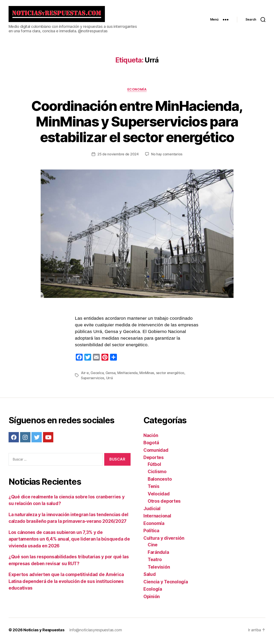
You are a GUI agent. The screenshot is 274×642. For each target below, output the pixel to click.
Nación (150, 435)
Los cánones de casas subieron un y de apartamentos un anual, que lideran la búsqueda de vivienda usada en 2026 (69, 539)
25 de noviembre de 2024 (118, 154)
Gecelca (97, 373)
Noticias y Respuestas (43, 630)
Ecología (152, 589)
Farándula (158, 552)
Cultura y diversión (163, 538)
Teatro (155, 559)
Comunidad (155, 450)
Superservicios (92, 378)
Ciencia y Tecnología (165, 581)
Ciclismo (157, 471)
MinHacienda (127, 373)
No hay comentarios (166, 154)
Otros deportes (164, 501)
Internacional (157, 516)
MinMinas (146, 373)
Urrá (109, 378)
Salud (149, 574)
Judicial (152, 508)
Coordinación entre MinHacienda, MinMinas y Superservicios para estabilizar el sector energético (137, 121)
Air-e (85, 373)
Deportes (153, 457)
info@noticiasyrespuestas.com (95, 630)
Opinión (151, 596)
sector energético (170, 373)
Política (151, 530)
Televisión (159, 567)
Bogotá (151, 442)
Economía (137, 89)
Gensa (111, 373)
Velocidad (159, 493)
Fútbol (154, 464)
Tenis (153, 486)
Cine (153, 544)
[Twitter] (36, 437)
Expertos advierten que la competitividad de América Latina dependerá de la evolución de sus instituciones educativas (66, 581)
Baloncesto (160, 479)
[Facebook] (14, 437)
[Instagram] (25, 437)
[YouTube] (48, 437)
